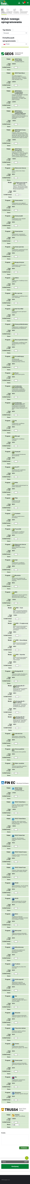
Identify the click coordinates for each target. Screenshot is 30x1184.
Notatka (3, 1133)
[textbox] (15, 44)
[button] (26, 1158)
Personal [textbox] (6, 33)
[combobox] (15, 33)
